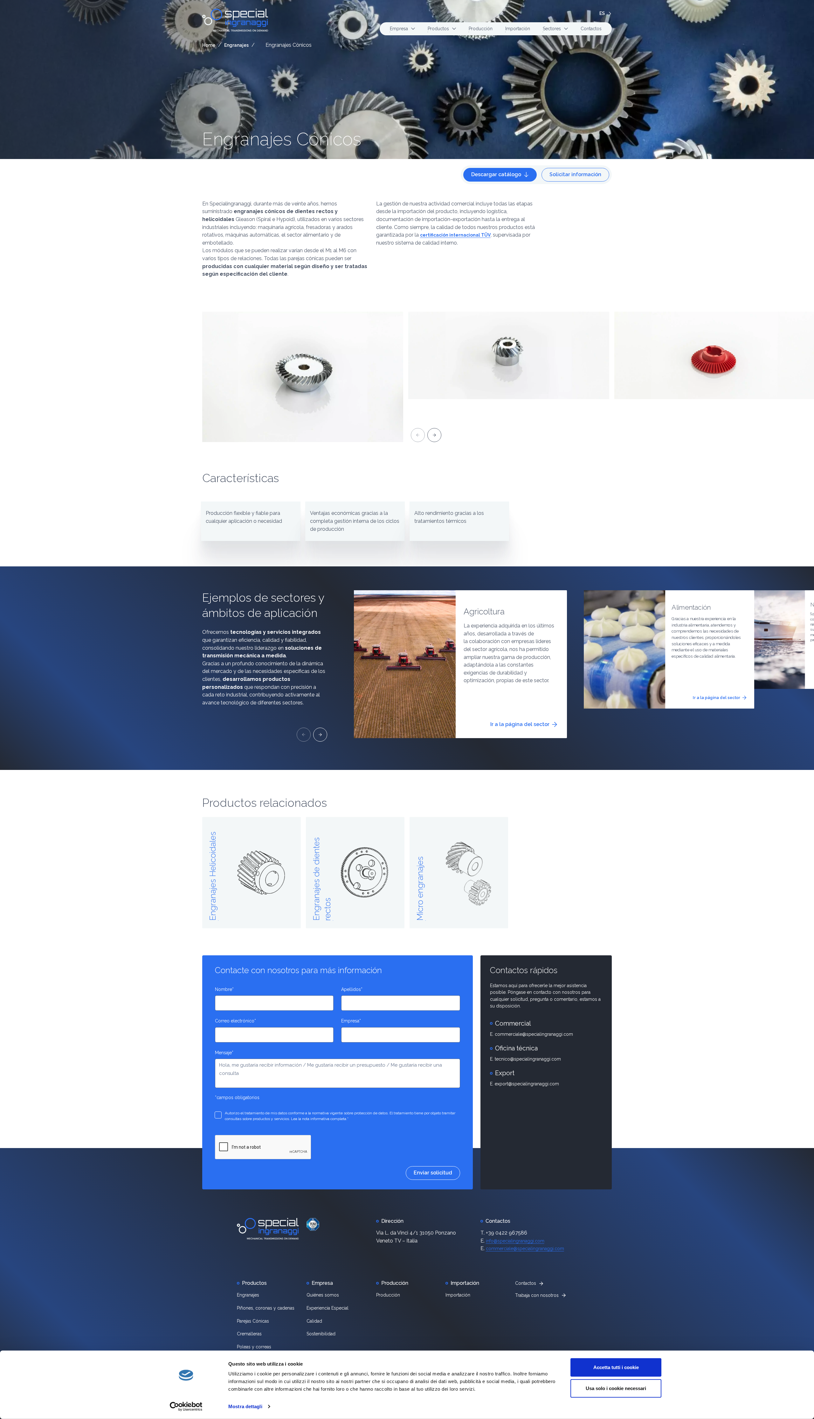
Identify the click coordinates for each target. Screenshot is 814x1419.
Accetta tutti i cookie (616, 1367)
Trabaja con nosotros (537, 1295)
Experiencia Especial (327, 1308)
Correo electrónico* (235, 1020)
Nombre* (224, 989)
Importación (517, 28)
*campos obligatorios (237, 1097)
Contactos (591, 28)
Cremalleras (249, 1333)
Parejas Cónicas (253, 1321)
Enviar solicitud (433, 1173)
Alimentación (691, 607)
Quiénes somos (323, 1295)
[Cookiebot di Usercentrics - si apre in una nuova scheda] (186, 1406)
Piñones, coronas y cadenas (265, 1308)
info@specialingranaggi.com (515, 1240)
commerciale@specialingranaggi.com (525, 1248)
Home (208, 45)
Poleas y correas (254, 1346)
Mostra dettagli (245, 1406)
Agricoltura (484, 611)
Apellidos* (351, 989)
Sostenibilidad (321, 1333)
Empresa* (351, 1020)
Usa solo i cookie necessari (616, 1388)
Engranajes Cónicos (281, 139)
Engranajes (236, 45)
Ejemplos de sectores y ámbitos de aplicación (263, 605)
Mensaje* (224, 1052)
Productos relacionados (264, 802)
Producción (481, 28)
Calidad (314, 1321)
